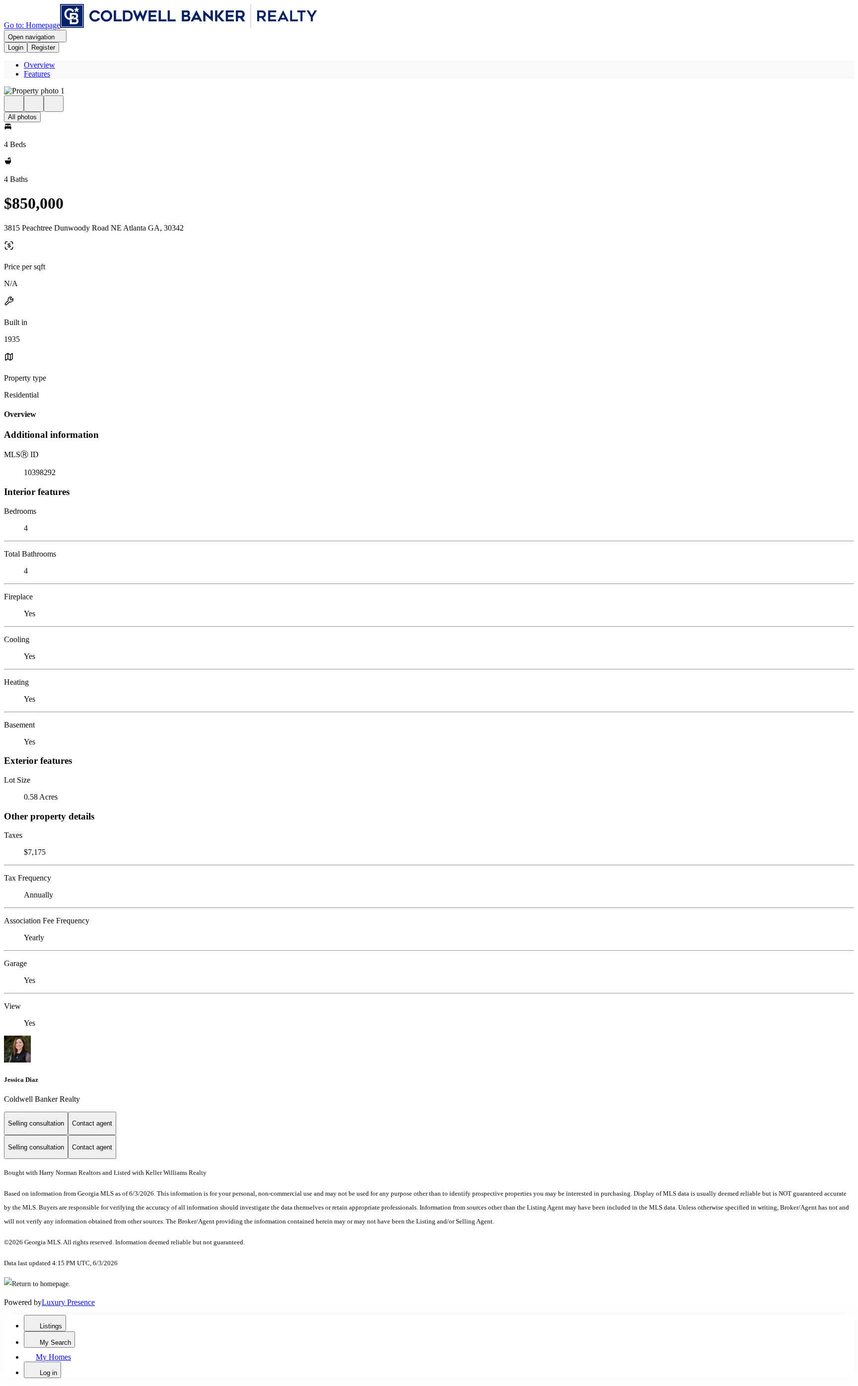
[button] (429, 90)
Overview (39, 65)
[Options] (14, 103)
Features (37, 74)
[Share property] (54, 103)
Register (43, 47)
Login (15, 47)
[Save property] (34, 103)
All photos (22, 117)
